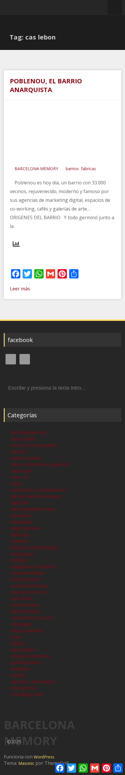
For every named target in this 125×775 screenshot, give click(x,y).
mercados (21, 598)
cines (16, 483)
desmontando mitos (33, 509)
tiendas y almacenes (33, 681)
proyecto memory (30, 656)
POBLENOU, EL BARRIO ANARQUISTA (46, 85)
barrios (72, 168)
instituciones (25, 579)
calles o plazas (26, 458)
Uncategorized (27, 694)
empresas (22, 522)
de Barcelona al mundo (36, 496)
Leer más (20, 288)
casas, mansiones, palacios (40, 464)
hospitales (22, 554)
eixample (21, 515)
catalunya (21, 470)
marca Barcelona (29, 585)
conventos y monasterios (38, 490)
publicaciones (26, 662)
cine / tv (19, 477)
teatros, (19, 675)
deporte (19, 502)
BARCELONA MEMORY (36, 168)
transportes (24, 688)
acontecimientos (29, 432)
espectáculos (25, 528)
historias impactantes (34, 547)
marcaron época (29, 592)
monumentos (25, 611)
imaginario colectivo (33, 566)
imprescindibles (28, 573)
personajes (23, 649)
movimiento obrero (32, 617)
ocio (15, 637)
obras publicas (27, 630)
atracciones (23, 439)
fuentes (19, 541)
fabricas (88, 168)
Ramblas (20, 669)
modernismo (25, 605)
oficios (18, 643)
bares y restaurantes (34, 445)
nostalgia (21, 624)
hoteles (19, 560)
